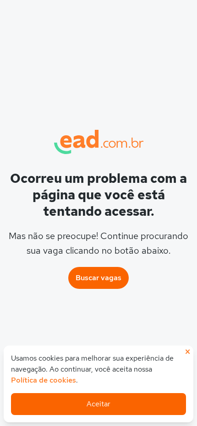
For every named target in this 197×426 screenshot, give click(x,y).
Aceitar (98, 404)
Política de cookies (43, 380)
